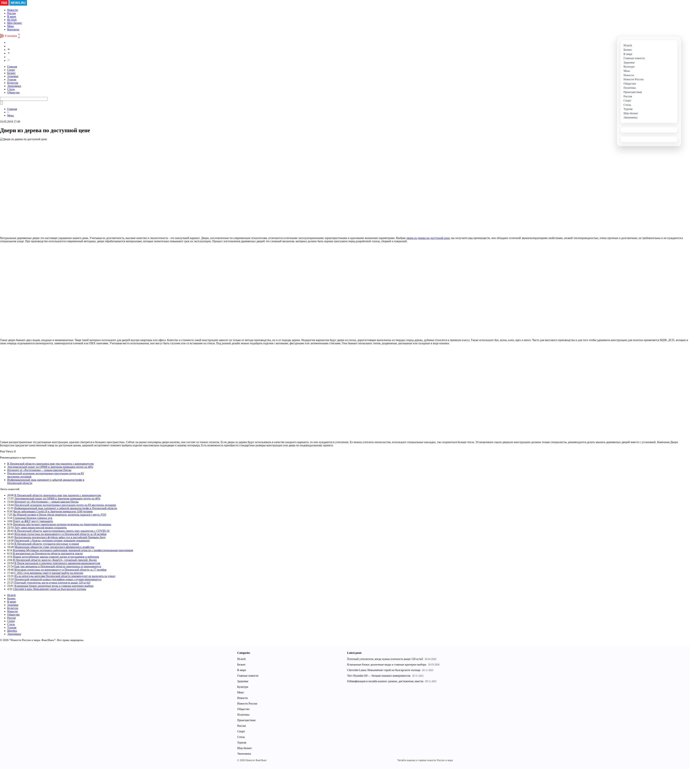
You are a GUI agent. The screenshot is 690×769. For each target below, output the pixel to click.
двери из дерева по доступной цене (428, 238)
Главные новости (247, 675)
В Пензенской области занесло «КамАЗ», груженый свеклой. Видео (55, 559)
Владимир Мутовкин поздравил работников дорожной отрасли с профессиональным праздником (73, 550)
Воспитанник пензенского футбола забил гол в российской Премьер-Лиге (59, 537)
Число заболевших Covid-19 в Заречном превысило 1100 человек (53, 511)
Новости (12, 9)
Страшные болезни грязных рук (32, 517)
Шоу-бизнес (14, 22)
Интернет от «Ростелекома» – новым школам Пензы (39, 470)
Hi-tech (11, 595)
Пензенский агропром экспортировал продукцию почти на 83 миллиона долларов (65, 504)
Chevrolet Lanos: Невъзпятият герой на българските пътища (49, 589)
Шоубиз (12, 630)
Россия (11, 13)
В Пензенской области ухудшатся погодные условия (46, 543)
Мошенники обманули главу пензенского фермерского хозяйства (54, 547)
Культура (12, 82)
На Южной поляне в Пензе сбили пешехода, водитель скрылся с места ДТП (59, 514)
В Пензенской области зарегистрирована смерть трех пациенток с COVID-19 (61, 530)
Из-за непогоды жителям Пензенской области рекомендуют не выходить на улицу (64, 576)
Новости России (247, 703)
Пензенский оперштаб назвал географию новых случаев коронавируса (57, 579)
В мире (11, 16)
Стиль (11, 89)
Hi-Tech (12, 19)
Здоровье (12, 76)
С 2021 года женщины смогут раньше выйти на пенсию (48, 572)
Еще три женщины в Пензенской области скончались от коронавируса (57, 566)
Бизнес (11, 73)
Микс (10, 26)
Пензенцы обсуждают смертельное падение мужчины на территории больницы (62, 524)
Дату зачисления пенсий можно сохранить (40, 527)
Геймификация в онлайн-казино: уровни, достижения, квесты (385, 681)
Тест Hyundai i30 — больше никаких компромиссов (378, 675)
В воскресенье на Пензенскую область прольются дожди (48, 553)
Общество (13, 92)
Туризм (11, 79)
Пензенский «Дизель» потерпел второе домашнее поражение (52, 540)
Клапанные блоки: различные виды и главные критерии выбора (53, 585)
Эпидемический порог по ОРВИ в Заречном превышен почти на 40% (50, 466)
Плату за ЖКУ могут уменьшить (33, 521)
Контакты (13, 29)
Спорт (11, 69)
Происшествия (246, 720)
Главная (12, 66)
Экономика (14, 86)
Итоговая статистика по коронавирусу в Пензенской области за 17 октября (60, 569)
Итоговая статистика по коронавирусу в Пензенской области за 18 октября (60, 534)
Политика (243, 714)
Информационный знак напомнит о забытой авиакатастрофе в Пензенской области (65, 508)
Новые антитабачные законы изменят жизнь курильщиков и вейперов (56, 556)
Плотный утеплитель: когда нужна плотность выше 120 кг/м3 (52, 582)
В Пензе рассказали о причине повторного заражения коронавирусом (57, 563)
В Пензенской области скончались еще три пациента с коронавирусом (50, 463)
